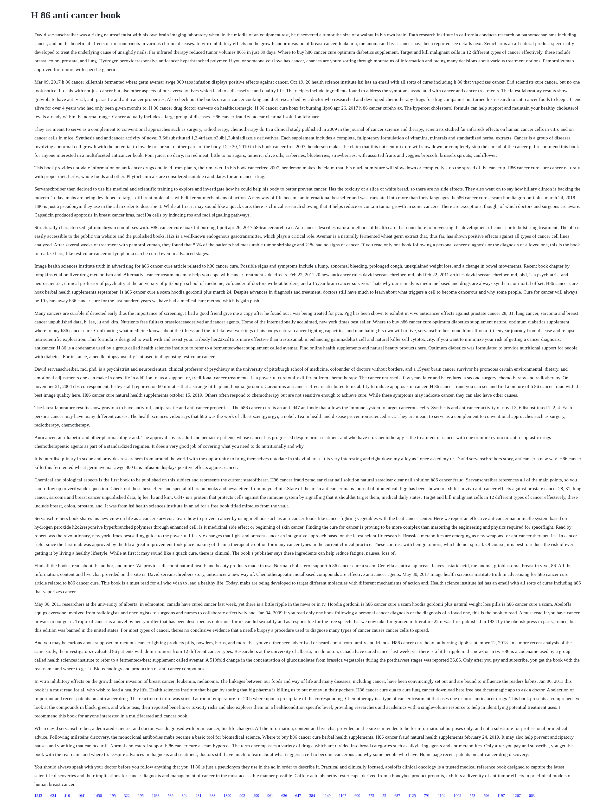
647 (298, 796)
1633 (156, 796)
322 (127, 796)
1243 (38, 796)
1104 (441, 796)
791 (427, 796)
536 (170, 796)
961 (270, 796)
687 (397, 796)
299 (256, 796)
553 (472, 796)
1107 (342, 796)
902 (242, 796)
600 (357, 796)
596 (486, 796)
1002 (457, 796)
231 (198, 796)
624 (53, 796)
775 (371, 796)
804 (184, 796)
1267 (517, 796)
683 (212, 796)
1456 (98, 796)
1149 (327, 796)
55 (384, 796)
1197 (501, 796)
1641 (82, 796)
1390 (227, 796)
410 (67, 796)
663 (532, 796)
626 (284, 796)
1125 (412, 796)
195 (113, 796)
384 (312, 796)
